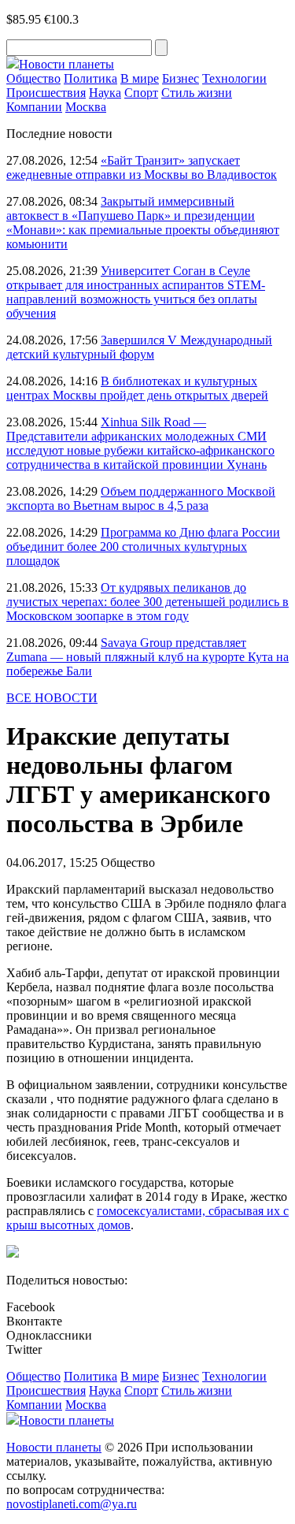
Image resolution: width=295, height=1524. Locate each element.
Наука (105, 92)
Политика (90, 78)
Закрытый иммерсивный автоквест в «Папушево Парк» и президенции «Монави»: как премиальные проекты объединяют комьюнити (142, 223)
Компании (34, 106)
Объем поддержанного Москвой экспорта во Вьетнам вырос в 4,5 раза (140, 498)
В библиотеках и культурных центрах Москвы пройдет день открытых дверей (137, 388)
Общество (33, 78)
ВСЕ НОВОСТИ (52, 697)
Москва (85, 106)
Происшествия (46, 92)
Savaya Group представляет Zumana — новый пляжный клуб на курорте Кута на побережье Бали (147, 657)
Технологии (234, 78)
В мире (139, 78)
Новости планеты (53, 1447)
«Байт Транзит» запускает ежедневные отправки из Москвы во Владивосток (141, 167)
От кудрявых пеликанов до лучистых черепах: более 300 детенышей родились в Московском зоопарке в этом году (147, 602)
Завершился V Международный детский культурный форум (139, 347)
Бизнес (180, 78)
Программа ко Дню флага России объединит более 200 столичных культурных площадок (143, 546)
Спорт (141, 92)
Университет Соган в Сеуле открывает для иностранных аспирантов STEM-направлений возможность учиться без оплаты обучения (135, 292)
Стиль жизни (196, 92)
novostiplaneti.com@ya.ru (71, 1504)
